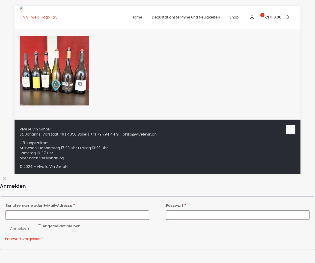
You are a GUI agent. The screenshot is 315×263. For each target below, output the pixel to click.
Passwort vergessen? (24, 238)
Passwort (176, 205)
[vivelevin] (41, 17)
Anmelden (19, 228)
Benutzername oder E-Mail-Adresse (40, 205)
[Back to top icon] (290, 129)
